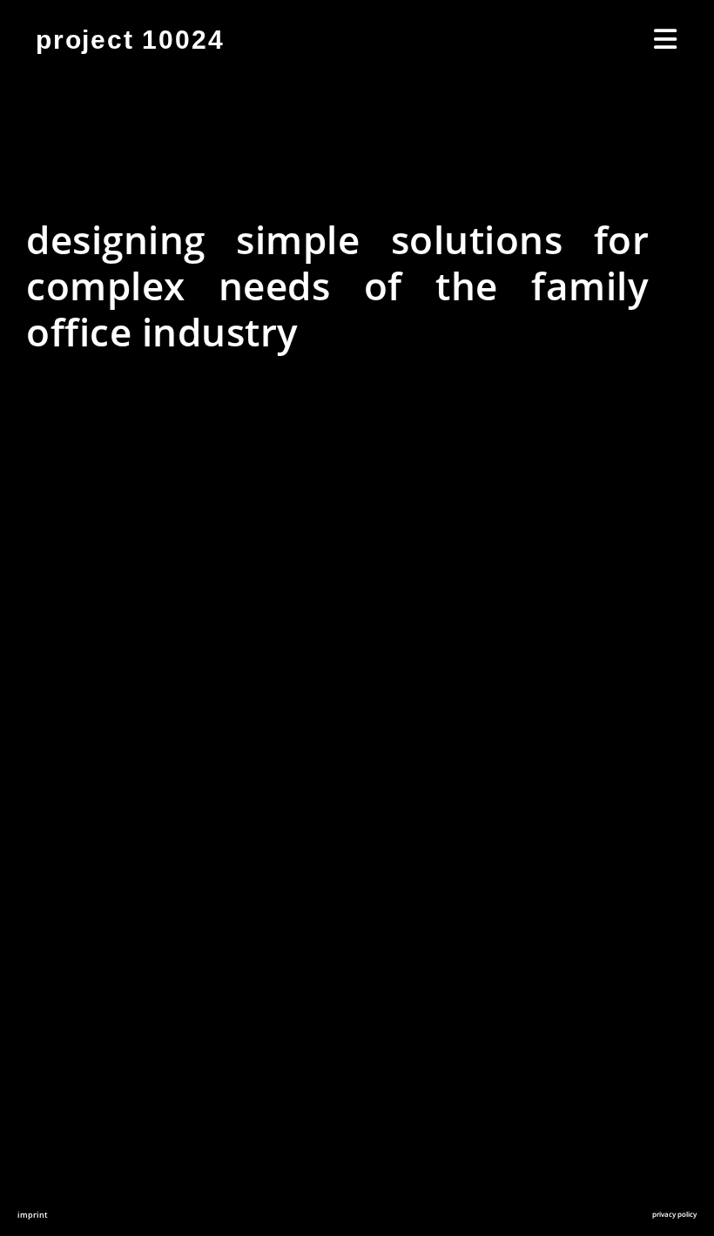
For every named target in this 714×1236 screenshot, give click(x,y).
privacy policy (674, 1214)
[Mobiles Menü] (666, 39)
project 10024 (130, 39)
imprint (32, 1214)
